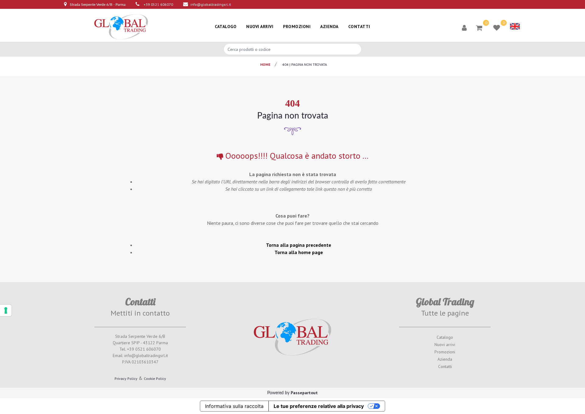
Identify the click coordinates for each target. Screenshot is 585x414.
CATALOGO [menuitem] (225, 26)
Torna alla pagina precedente (298, 245)
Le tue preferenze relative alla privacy (319, 406)
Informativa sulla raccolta (234, 406)
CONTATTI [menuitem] (359, 26)
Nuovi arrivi (444, 344)
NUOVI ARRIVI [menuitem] (259, 26)
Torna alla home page (299, 252)
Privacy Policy (126, 378)
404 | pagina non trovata (304, 64)
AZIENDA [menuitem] (329, 26)
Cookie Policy (155, 378)
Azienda (445, 359)
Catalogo (445, 337)
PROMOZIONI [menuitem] (296, 26)
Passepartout (304, 392)
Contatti (445, 366)
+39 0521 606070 (158, 4)
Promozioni (444, 352)
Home (265, 64)
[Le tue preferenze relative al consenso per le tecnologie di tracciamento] (6, 310)
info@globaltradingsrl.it (210, 4)
